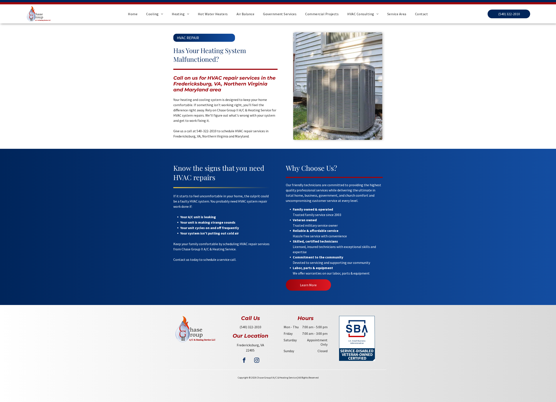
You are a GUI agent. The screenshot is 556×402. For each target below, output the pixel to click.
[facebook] (244, 360)
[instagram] (257, 360)
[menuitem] (133, 14)
